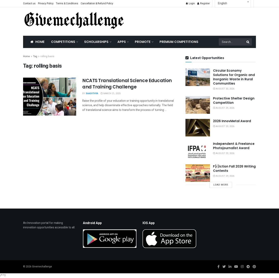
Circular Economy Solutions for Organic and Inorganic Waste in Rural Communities (234, 77)
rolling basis (47, 56)
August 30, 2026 (224, 88)
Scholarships (96, 42)
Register (205, 3)
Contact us (29, 3)
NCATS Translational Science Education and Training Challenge (127, 83)
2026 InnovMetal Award (232, 121)
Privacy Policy (46, 3)
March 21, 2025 (112, 93)
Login (191, 3)
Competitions (63, 42)
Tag (35, 56)
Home (40, 42)
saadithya (92, 93)
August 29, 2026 (224, 108)
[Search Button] (248, 42)
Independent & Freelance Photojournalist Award (233, 146)
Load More (220, 184)
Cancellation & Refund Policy (97, 3)
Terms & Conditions (67, 3)
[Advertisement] (194, 20)
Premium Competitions (179, 42)
